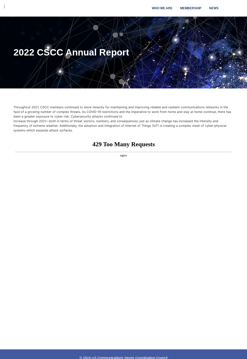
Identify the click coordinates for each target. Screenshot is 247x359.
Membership (190, 8)
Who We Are (162, 8)
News (214, 8)
